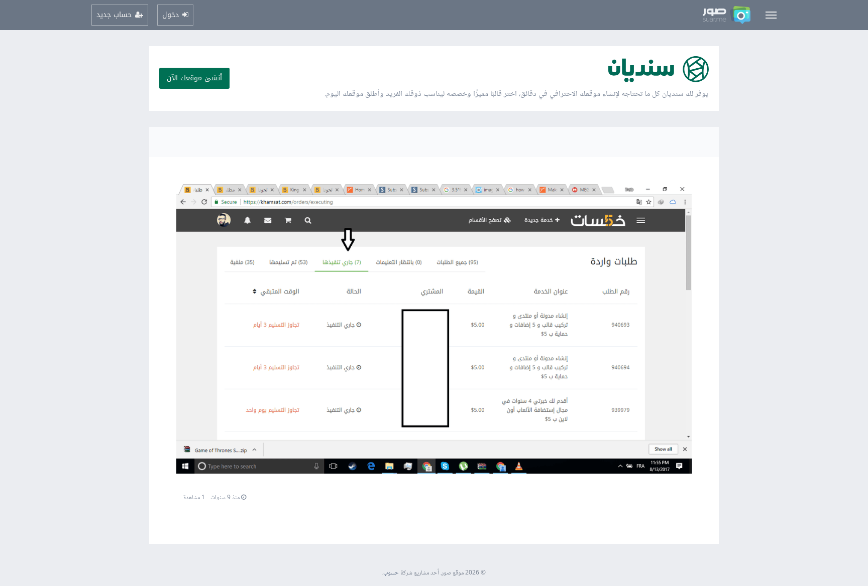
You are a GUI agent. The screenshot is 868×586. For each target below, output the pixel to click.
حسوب (391, 573)
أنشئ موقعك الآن (194, 78)
